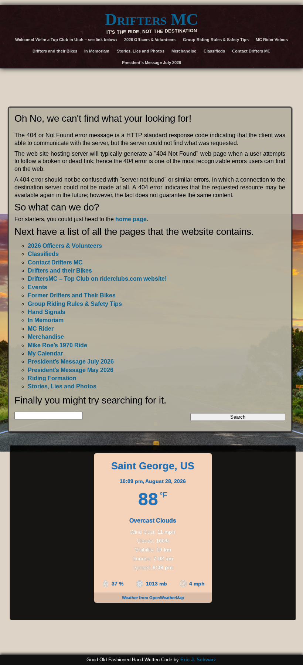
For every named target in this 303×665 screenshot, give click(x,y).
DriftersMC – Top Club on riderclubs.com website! (97, 279)
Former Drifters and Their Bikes (72, 295)
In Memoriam (96, 51)
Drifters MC (151, 19)
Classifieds (214, 51)
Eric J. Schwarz (198, 659)
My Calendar (45, 353)
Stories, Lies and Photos (140, 51)
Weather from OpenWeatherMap (153, 597)
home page (131, 219)
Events (37, 287)
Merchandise (183, 51)
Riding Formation (52, 378)
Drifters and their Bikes (55, 51)
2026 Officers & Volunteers (150, 39)
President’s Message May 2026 (70, 370)
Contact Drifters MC (251, 51)
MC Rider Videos (272, 39)
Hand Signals (46, 312)
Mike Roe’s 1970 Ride (57, 345)
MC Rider (41, 328)
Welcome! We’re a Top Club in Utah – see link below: (66, 39)
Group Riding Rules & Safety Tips (216, 39)
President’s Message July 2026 (151, 62)
